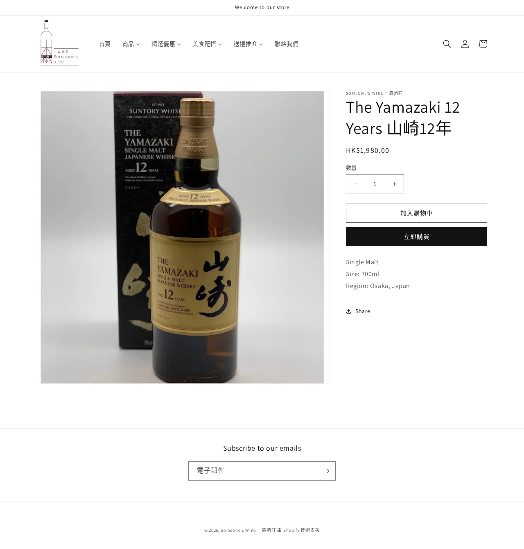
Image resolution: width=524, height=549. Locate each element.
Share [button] (362, 311)
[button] (447, 44)
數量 (351, 167)
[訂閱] (326, 471)
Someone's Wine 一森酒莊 (248, 530)
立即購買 (417, 236)
